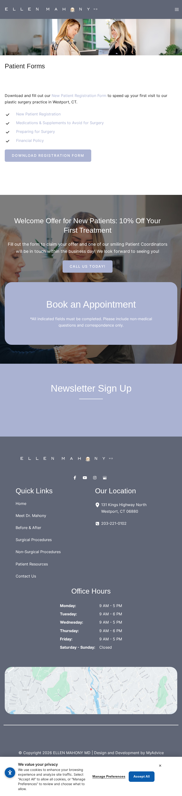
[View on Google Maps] (91, 690)
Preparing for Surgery (35, 131)
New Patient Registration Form (79, 95)
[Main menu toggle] (176, 9)
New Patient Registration (38, 114)
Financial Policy (30, 140)
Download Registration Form (51, 155)
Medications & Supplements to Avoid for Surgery (60, 122)
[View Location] (98, 504)
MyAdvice (155, 752)
